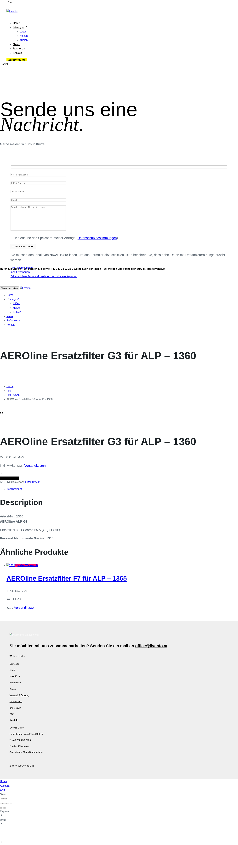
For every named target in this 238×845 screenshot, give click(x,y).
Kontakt (17, 53)
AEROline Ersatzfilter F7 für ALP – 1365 (66, 578)
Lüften (23, 31)
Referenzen (19, 48)
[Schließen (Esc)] (11, 803)
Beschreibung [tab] (14, 489)
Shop (12, 670)
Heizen (23, 35)
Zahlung (25, 695)
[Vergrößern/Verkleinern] (1, 803)
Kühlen (23, 40)
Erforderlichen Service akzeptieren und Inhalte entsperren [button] (44, 276)
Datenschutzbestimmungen (97, 238)
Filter (9, 390)
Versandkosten (35, 465)
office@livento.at (151, 645)
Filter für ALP (13, 394)
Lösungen (18, 27)
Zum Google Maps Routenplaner (26, 752)
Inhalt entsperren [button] (20, 272)
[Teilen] (7, 803)
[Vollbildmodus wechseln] (4, 803)
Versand (14, 695)
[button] (26, 565)
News (16, 44)
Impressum (15, 708)
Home (16, 23)
